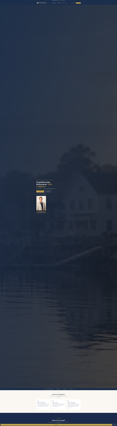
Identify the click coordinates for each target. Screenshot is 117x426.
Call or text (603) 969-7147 (62, 0)
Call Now (57, 424)
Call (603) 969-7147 (40, 191)
